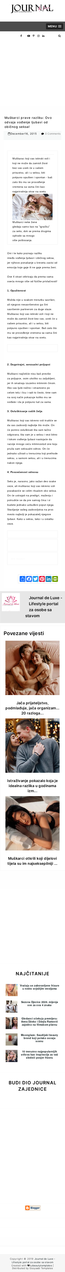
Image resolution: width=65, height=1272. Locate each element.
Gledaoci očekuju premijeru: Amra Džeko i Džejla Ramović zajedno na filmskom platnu (39, 1021)
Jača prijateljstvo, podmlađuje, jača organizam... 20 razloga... (32, 708)
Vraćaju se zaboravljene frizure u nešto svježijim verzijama (39, 987)
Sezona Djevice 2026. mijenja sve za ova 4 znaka (39, 1003)
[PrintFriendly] (54, 578)
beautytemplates (42, 1265)
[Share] (21, 578)
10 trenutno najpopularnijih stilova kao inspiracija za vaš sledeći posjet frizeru (39, 1054)
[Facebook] (28, 578)
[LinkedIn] (47, 578)
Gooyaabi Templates (41, 1268)
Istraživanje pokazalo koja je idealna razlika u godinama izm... (32, 786)
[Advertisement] (32, 73)
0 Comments (53, 133)
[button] (54, 26)
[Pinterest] (41, 578)
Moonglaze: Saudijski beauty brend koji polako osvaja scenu (39, 1038)
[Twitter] (34, 578)
